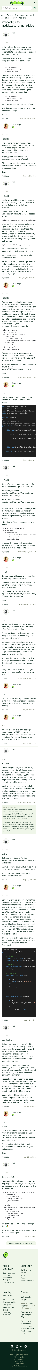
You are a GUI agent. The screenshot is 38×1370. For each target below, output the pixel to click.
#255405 (5, 377)
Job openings (8, 1280)
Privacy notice (19, 1357)
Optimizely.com (9, 1273)
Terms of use (19, 1359)
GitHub (5, 1310)
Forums (10, 15)
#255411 (5, 678)
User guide (7, 1305)
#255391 (5, 119)
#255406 (5, 460)
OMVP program (26, 1270)
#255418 (5, 1020)
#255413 (5, 744)
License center (8, 1282)
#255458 (5, 1106)
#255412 (5, 710)
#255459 (5, 1157)
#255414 (5, 802)
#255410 (5, 604)
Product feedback (27, 1280)
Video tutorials (8, 1307)
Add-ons (22, 18)
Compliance (19, 1364)
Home (2, 15)
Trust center (19, 1361)
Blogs (23, 1275)
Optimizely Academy (7, 1313)
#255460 (5, 1237)
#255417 (5, 880)
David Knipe (16, 125)
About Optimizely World (19, 1355)
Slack (23, 1278)
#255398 (5, 176)
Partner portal (8, 1299)
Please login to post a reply (21, 1243)
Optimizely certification (7, 1276)
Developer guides (9, 1302)
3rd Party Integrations (19, 1366)
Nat (13, 33)
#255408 (5, 552)
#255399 (5, 278)
